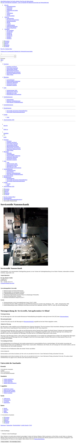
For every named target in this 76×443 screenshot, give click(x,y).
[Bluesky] (6, 43)
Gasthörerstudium (11, 25)
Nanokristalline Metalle (12, 69)
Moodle (8, 22)
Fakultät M (9, 33)
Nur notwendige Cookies (15, 441)
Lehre (5, 87)
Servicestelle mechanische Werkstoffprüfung (17, 110)
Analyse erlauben (5, 441)
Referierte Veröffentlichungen (13, 101)
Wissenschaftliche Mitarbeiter (13, 81)
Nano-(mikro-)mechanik (12, 68)
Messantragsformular (29, 321)
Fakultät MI (9, 34)
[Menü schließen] (1, 61)
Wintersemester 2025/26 (12, 91)
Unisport (9, 23)
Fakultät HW (10, 31)
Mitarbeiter (6, 77)
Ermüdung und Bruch (12, 66)
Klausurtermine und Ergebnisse (14, 94)
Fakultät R (9, 38)
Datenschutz (9, 425)
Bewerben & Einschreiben (13, 19)
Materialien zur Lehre (12, 93)
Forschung (6, 64)
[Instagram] (6, 45)
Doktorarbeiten (10, 99)
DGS (30, 425)
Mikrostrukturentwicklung (13, 70)
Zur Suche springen (15, 1)
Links (8, 117)
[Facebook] (6, 41)
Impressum (3, 425)
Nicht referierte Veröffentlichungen (15, 102)
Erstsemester (9, 7)
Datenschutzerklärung (39, 439)
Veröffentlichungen (8, 97)
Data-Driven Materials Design (14, 73)
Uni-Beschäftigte (10, 15)
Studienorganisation (11, 21)
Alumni (8, 14)
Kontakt (5, 114)
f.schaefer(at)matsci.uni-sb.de (7, 283)
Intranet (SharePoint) (11, 27)
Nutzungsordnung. (64, 316)
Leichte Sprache (25, 425)
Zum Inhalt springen (5, 1)
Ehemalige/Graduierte (12, 85)
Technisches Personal (12, 83)
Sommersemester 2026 (12, 90)
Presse (8, 11)
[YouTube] (6, 42)
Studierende (9, 9)
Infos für (6, 5)
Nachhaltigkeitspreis (8, 104)
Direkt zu (7, 17)
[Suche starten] (15, 55)
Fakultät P (9, 37)
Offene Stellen (10, 74)
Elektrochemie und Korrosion (13, 72)
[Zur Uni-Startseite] (14, 2)
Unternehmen (10, 13)
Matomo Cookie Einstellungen (9, 433)
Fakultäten (7, 29)
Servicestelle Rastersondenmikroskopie (16, 112)
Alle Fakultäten (10, 30)
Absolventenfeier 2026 (9, 119)
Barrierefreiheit (16, 425)
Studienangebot (10, 18)
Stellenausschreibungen (12, 26)
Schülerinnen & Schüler (12, 10)
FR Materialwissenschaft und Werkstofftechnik (38, 2)
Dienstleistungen (7, 108)
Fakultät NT (9, 35)
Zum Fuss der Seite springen (26, 1)
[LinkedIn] (6, 46)
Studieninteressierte (11, 6)
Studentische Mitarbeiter (12, 82)
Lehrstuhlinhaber (10, 79)
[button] (3, 58)
